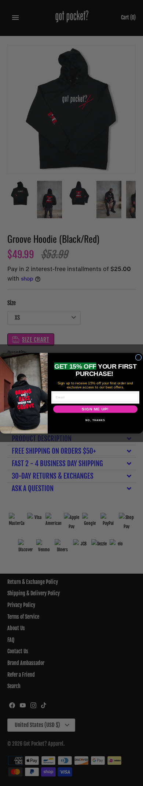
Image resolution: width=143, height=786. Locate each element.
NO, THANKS (95, 419)
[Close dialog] (138, 357)
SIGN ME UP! (95, 409)
